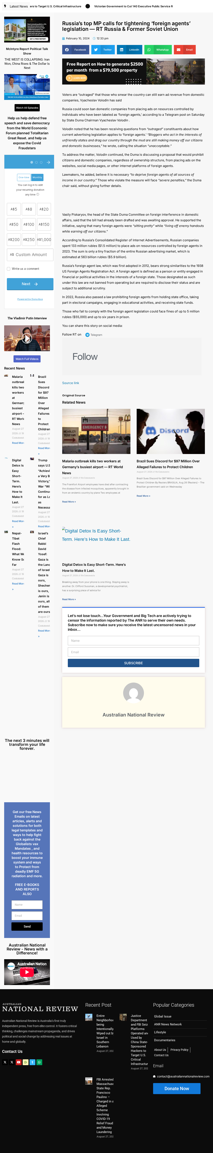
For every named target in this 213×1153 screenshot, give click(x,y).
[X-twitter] (5, 1062)
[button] (75, 49)
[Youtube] (19, 1062)
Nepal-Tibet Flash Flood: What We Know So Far (18, 548)
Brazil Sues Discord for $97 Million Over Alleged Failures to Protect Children (44, 403)
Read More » (19, 442)
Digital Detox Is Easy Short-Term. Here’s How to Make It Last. (18, 481)
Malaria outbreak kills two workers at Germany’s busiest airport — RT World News (92, 467)
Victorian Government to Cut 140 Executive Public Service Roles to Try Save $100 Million (137, 6)
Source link (70, 383)
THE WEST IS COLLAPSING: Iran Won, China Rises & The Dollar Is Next (27, 64)
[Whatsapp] (39, 1062)
